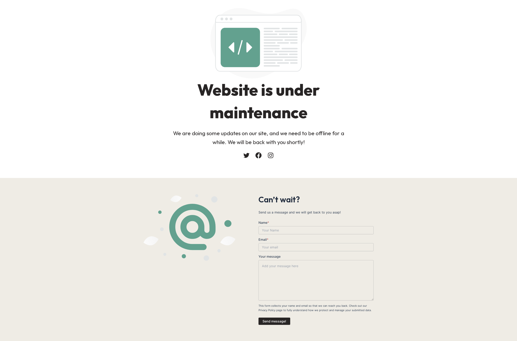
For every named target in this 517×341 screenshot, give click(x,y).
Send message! (274, 321)
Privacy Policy (266, 310)
